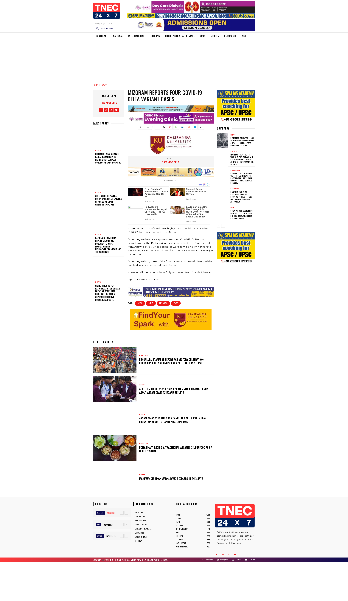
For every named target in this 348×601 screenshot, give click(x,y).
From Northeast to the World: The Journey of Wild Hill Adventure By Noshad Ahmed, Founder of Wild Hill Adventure (242, 159)
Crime (142, 474)
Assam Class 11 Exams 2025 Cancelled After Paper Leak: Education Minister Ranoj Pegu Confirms (173, 420)
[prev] (122, 513)
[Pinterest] (170, 127)
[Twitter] (111, 110)
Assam (142, 385)
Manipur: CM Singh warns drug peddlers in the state (171, 479)
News (98, 150)
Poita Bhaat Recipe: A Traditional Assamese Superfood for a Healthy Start (175, 449)
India (150, 303)
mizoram (163, 303)
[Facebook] (101, 110)
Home (95, 85)
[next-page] (223, 226)
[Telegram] (195, 127)
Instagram (224, 560)
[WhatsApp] (176, 127)
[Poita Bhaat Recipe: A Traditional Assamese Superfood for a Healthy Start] (114, 448)
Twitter (238, 560)
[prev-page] (218, 226)
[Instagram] (106, 110)
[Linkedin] (182, 127)
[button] (104, 28)
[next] (126, 513)
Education (235, 170)
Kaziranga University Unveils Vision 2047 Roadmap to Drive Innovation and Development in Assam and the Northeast (108, 245)
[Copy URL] (201, 127)
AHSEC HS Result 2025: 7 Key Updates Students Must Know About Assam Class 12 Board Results (174, 390)
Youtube (251, 560)
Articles (143, 443)
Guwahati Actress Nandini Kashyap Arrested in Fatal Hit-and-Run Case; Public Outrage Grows (241, 214)
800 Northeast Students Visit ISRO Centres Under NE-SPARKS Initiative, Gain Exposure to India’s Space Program (241, 178)
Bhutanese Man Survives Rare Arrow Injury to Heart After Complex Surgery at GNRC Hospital (108, 158)
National (144, 355)
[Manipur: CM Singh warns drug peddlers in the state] (114, 477)
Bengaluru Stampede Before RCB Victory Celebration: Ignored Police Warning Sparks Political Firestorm (171, 361)
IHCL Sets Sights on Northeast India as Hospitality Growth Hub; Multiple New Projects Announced (241, 196)
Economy (234, 188)
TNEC (176, 303)
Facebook (209, 560)
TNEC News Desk (108, 102)
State (104, 85)
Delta (139, 303)
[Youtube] (116, 110)
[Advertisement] (174, 60)
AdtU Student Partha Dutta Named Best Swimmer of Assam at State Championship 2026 (108, 200)
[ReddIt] (188, 127)
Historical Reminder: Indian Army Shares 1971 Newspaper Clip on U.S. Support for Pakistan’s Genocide (242, 142)
